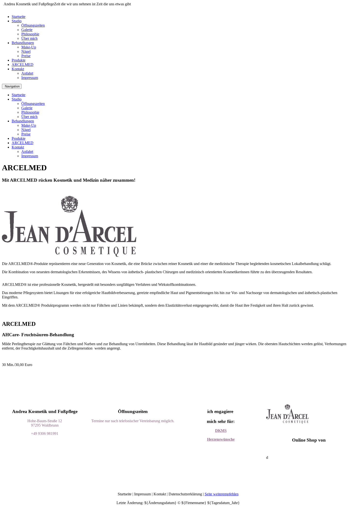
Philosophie (30, 34)
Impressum (29, 78)
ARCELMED (22, 64)
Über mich (29, 38)
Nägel (26, 51)
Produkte (18, 60)
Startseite (18, 17)
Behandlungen (23, 43)
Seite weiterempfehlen (222, 494)
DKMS (221, 431)
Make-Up (28, 47)
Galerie (26, 30)
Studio (17, 21)
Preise (26, 56)
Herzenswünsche (221, 439)
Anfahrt (27, 73)
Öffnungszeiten (33, 25)
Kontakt (18, 69)
